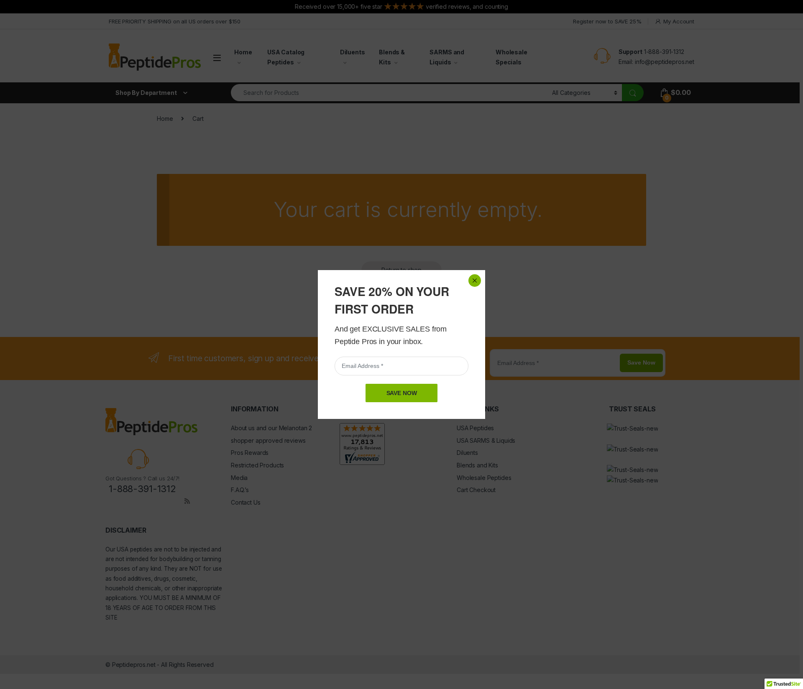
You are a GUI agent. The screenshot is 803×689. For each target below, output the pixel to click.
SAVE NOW (401, 393)
